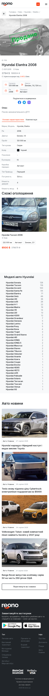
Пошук (41, 646)
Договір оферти (24, 685)
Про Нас (42, 638)
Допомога (43, 642)
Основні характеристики (13, 120)
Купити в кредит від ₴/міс (17, 76)
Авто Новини (8, 441)
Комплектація (31, 120)
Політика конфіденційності (24, 679)
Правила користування (24, 682)
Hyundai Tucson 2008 (12, 235)
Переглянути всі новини (24, 587)
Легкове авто (7, 638)
